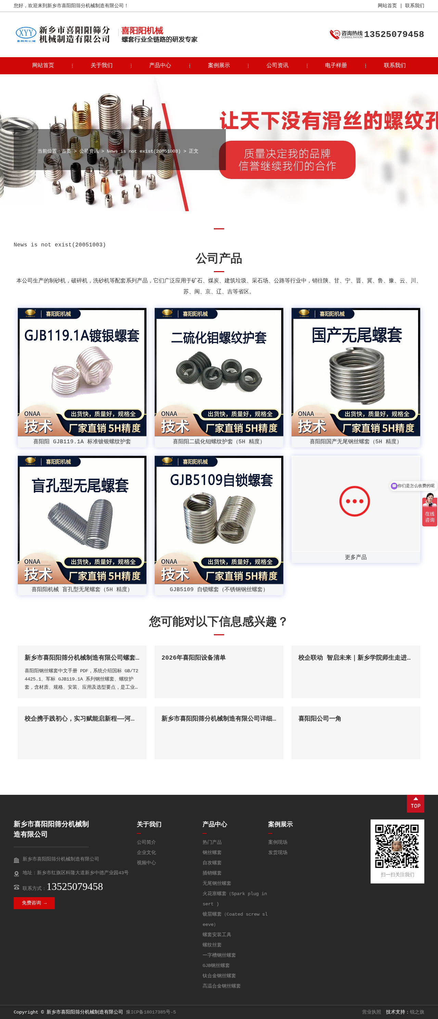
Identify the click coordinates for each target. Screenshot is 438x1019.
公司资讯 (277, 66)
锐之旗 (417, 1012)
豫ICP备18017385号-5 (151, 1012)
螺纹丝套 (212, 945)
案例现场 (277, 842)
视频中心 (146, 863)
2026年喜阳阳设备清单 (194, 657)
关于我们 (102, 66)
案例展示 (219, 66)
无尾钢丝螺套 (217, 883)
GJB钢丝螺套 (216, 965)
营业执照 (371, 1012)
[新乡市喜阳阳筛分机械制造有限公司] (62, 43)
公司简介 (146, 842)
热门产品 (212, 842)
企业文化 (146, 852)
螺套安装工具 (217, 935)
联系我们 (414, 6)
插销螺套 (212, 873)
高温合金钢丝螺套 (222, 986)
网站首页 (387, 6)
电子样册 (336, 66)
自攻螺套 (212, 863)
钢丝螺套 (212, 852)
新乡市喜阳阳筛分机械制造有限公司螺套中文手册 (92, 657)
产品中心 (160, 66)
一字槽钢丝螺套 (219, 955)
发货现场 (277, 852)
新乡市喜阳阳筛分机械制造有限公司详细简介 (223, 718)
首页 (66, 151)
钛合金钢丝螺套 (219, 976)
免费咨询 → (34, 903)
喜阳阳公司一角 (320, 718)
